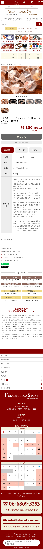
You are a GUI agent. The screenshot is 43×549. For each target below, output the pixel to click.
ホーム (5, 534)
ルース (26, 31)
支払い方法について (7, 363)
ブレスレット (29, 28)
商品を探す (16, 4)
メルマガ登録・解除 (29, 539)
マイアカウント (6, 367)
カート (40, 3)
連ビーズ (21, 28)
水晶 (36, 28)
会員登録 (4, 372)
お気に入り (31, 4)
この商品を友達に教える (10, 260)
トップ (3, 64)
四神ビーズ (13, 31)
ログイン (4, 376)
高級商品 (21, 31)
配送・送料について (7, 359)
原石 (31, 31)
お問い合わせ (5, 384)
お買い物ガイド (7, 249)
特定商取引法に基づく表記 (11, 251)
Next (39, 81)
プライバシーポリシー (9, 254)
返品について (5, 355)
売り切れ (21, 136)
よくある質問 (5, 388)
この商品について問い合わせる (12, 257)
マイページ (24, 4)
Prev (4, 81)
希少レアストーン (15, 64)
